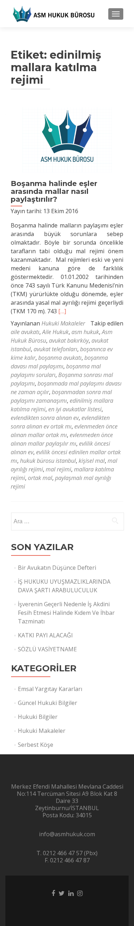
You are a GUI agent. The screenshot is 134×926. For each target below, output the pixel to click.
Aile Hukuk (55, 332)
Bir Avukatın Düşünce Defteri (57, 568)
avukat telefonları (55, 349)
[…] (62, 311)
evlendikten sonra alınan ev (45, 418)
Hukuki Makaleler (63, 323)
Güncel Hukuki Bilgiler (47, 703)
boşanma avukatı (59, 358)
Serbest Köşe (35, 745)
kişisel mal (92, 461)
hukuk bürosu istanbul (48, 461)
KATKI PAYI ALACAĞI (45, 635)
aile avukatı (25, 332)
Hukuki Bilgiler (38, 717)
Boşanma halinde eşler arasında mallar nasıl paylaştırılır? (54, 191)
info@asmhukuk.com (67, 834)
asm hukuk (85, 332)
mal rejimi (58, 469)
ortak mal (40, 478)
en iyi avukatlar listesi (74, 409)
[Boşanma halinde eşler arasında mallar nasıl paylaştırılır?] (67, 139)
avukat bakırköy (69, 340)
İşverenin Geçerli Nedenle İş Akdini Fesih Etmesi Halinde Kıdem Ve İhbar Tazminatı (66, 612)
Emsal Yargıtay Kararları (50, 689)
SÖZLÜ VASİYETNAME (47, 649)
